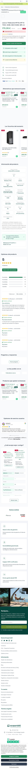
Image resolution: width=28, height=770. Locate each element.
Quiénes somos (4, 653)
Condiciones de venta (6, 714)
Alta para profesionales (6, 662)
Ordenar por (12, 294)
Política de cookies (14, 767)
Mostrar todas (14, 500)
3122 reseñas (16, 439)
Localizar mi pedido (5, 697)
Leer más (4, 39)
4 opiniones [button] (10, 34)
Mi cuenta (3, 700)
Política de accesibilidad (7, 719)
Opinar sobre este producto (9, 269)
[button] (2, 16)
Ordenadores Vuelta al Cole (7, 675)
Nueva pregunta (14, 361)
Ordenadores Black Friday (7, 670)
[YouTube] (7, 640)
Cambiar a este (8, 465)
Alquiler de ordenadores (6, 659)
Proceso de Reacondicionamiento (9, 650)
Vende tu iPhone (5, 680)
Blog (2, 665)
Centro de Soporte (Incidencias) (8, 643)
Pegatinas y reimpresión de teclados (9, 678)
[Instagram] (9, 640)
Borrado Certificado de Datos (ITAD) (10, 667)
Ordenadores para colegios (7, 672)
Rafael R (8, 423)
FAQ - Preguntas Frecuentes (7, 648)
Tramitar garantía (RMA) (7, 705)
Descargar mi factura (6, 694)
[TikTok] (11, 640)
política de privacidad (17, 630)
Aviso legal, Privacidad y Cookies (9, 711)
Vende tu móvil (4, 683)
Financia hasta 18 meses (7, 716)
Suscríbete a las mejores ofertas (14, 626)
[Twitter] (4, 640)
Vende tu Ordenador (6, 685)
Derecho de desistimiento (7, 692)
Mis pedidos (4, 702)
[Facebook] (2, 640)
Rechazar (14, 764)
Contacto (3, 645)
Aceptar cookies (14, 756)
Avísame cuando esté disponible (14, 43)
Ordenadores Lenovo (11, 373)
